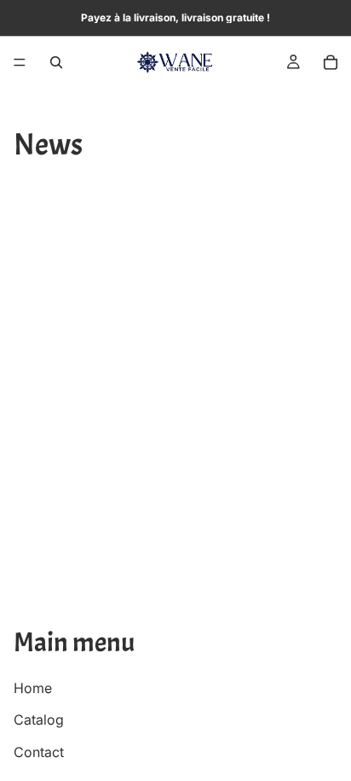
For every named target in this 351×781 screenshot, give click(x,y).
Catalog (39, 719)
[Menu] (19, 62)
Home (33, 687)
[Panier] (330, 62)
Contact (39, 751)
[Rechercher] (56, 62)
